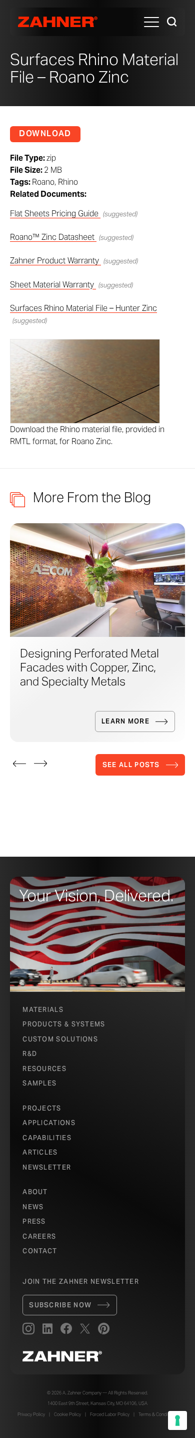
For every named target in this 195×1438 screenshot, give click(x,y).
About (35, 1192)
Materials (43, 1009)
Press (34, 1221)
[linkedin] (48, 1329)
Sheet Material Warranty (53, 284)
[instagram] (28, 1329)
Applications (49, 1123)
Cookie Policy (67, 1414)
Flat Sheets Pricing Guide (55, 213)
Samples (39, 1083)
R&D (29, 1053)
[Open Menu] (151, 22)
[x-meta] (85, 1329)
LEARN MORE (126, 721)
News (33, 1207)
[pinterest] (104, 1329)
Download (45, 133)
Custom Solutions (60, 1039)
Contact (39, 1251)
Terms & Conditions (158, 1414)
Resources (44, 1068)
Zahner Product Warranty (55, 260)
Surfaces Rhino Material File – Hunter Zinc (83, 308)
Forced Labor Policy (110, 1414)
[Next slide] (40, 764)
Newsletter (46, 1167)
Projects (41, 1108)
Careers (39, 1236)
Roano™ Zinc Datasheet (53, 237)
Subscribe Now (60, 1305)
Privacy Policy (31, 1414)
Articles (40, 1152)
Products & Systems (63, 1024)
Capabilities (47, 1138)
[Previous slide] (19, 764)
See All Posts (131, 765)
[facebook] (66, 1329)
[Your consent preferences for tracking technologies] (177, 1420)
